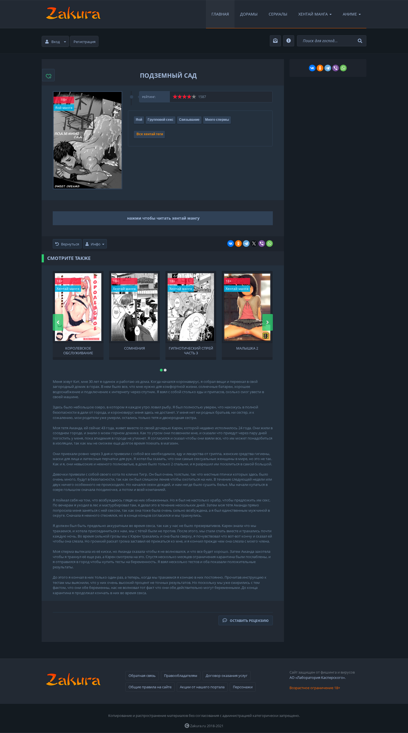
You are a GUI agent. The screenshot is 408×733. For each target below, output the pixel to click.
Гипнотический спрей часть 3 (191, 350)
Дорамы (249, 14)
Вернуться (70, 244)
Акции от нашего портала (202, 686)
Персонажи (243, 686)
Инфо (95, 244)
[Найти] (360, 41)
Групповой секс (160, 120)
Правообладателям (180, 675)
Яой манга (63, 107)
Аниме (350, 14)
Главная (220, 14)
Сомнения (134, 348)
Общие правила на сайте (150, 686)
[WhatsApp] (269, 243)
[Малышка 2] (247, 307)
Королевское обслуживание (78, 350)
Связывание (189, 120)
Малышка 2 (247, 348)
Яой (139, 120)
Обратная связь (142, 675)
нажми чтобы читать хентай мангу (163, 218)
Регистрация (84, 41)
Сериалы (278, 14)
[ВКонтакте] (230, 243)
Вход (55, 41)
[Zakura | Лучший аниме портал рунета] (73, 14)
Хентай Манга (313, 14)
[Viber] (261, 243)
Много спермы (217, 120)
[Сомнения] (134, 307)
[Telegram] (246, 243)
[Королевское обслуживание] (78, 307)
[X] (254, 243)
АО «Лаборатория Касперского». (317, 677)
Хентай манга (68, 288)
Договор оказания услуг (227, 675)
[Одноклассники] (238, 243)
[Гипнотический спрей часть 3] (191, 307)
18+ (64, 99)
